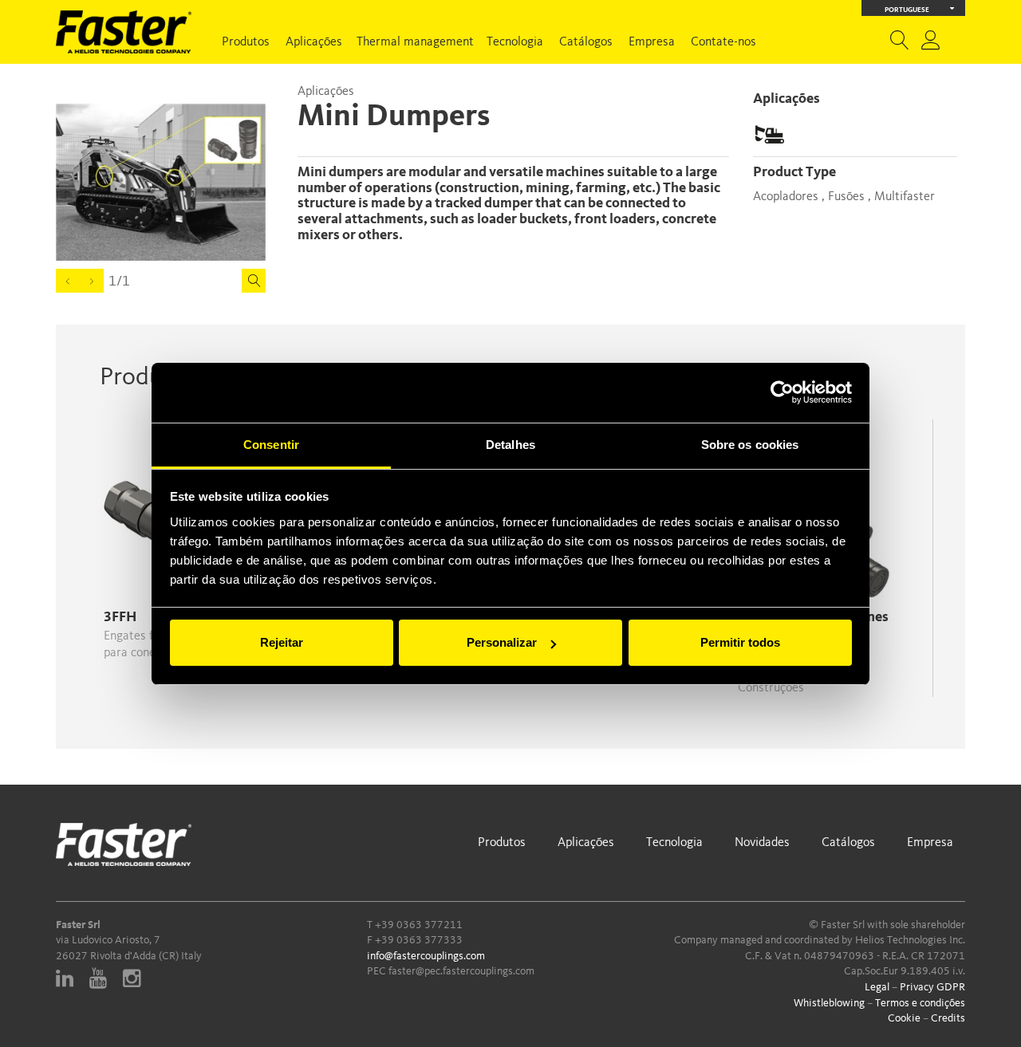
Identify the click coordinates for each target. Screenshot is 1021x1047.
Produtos (246, 42)
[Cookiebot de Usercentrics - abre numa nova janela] (782, 392)
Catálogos (586, 42)
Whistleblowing (829, 1003)
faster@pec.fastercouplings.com (461, 971)
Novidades (762, 842)
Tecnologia (515, 42)
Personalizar (502, 642)
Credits (948, 1018)
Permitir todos (740, 642)
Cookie (904, 1018)
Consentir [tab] (271, 444)
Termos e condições (920, 1003)
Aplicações (314, 42)
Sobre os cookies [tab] (750, 444)
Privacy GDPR (932, 987)
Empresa (652, 42)
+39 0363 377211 (419, 925)
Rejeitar (281, 642)
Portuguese (907, 10)
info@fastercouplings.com (426, 956)
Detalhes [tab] (510, 444)
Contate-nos (723, 42)
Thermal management (415, 42)
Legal (877, 987)
